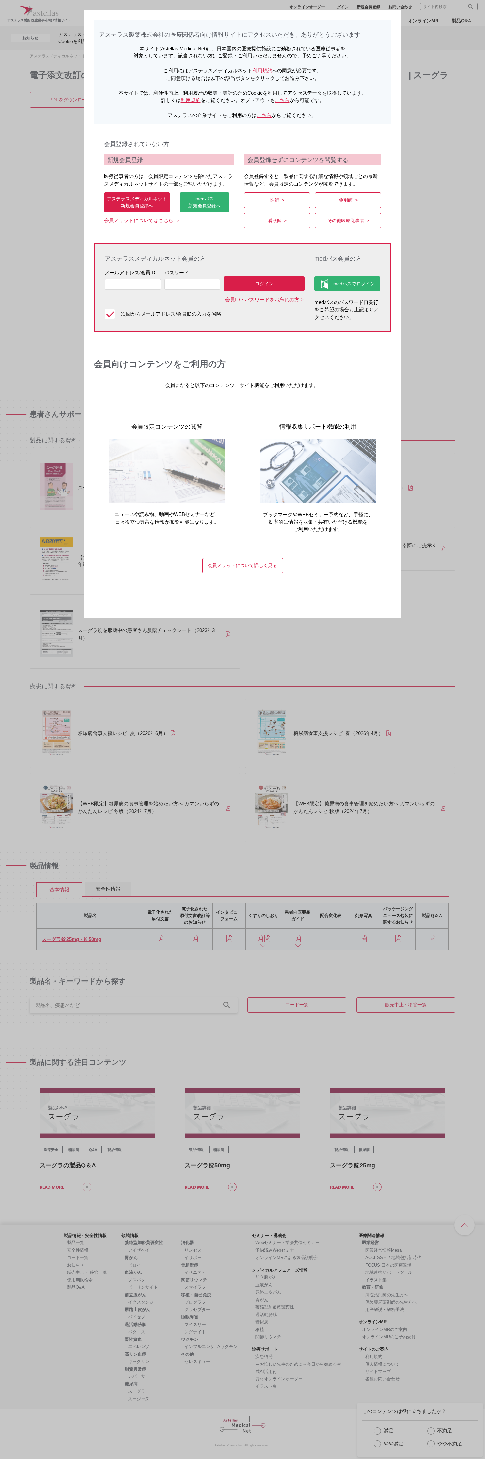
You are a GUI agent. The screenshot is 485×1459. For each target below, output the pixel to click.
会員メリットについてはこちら (138, 220)
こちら (282, 100)
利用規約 (262, 70)
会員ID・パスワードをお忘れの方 (262, 299)
